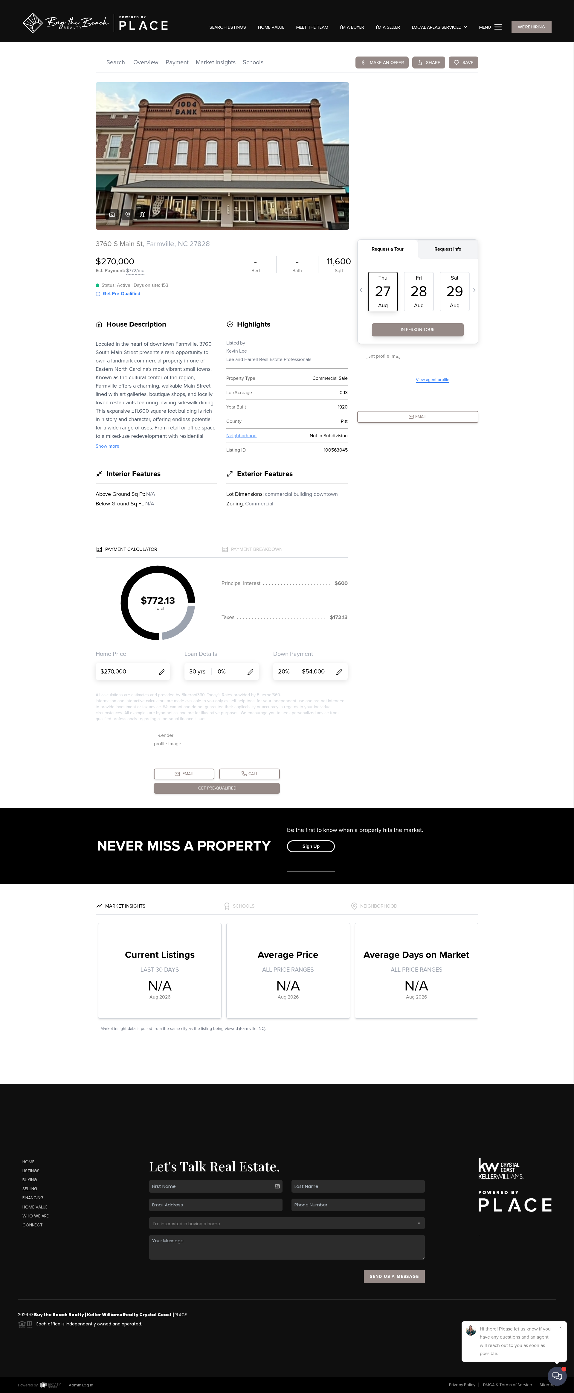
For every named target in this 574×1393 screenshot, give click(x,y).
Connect (32, 1225)
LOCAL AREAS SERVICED (437, 27)
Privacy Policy (462, 1385)
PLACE (181, 1315)
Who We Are (35, 1216)
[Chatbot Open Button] (557, 1376)
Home (28, 1162)
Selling (29, 1189)
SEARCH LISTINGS (228, 27)
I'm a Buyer (352, 27)
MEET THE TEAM (312, 27)
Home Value (271, 27)
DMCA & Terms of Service (507, 1385)
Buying (29, 1180)
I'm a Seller (388, 27)
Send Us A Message (394, 1276)
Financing (33, 1198)
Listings (30, 1171)
